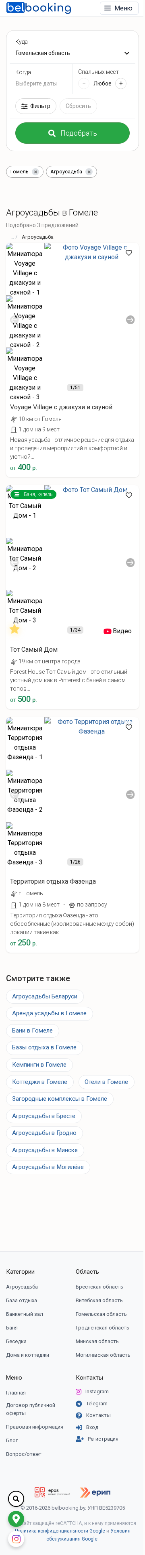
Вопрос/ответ (23, 1454)
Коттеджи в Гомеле (39, 1081)
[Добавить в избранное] (129, 253)
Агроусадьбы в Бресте (43, 1116)
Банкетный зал (24, 1314)
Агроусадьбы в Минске (45, 1150)
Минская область (97, 1341)
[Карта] (16, 1519)
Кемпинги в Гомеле (39, 1064)
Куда (21, 42)
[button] (72, 394)
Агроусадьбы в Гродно (44, 1132)
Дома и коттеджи (27, 1355)
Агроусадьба (22, 1287)
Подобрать (78, 133)
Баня (12, 1328)
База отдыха (21, 1300)
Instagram (97, 1391)
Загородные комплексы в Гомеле (59, 1098)
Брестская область (99, 1287)
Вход (92, 1427)
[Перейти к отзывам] (16, 632)
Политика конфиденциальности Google (60, 1531)
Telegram (97, 1404)
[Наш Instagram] (16, 1539)
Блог (12, 1440)
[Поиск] (16, 1499)
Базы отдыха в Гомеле (44, 1047)
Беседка (16, 1341)
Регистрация (103, 1439)
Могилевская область (103, 1355)
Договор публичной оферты (30, 1409)
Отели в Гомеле (106, 1081)
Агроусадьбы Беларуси (44, 996)
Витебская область (99, 1300)
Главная (16, 1393)
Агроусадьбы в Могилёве (48, 1167)
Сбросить (78, 106)
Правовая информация (34, 1427)
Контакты (89, 1377)
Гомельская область (101, 1314)
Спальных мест (98, 72)
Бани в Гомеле (32, 1030)
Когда (23, 72)
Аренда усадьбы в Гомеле (49, 1013)
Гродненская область (102, 1328)
